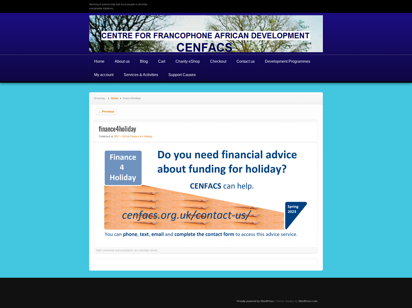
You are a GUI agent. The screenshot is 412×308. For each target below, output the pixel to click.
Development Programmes (287, 61)
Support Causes (182, 75)
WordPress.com (308, 301)
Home (99, 61)
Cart (161, 61)
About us (122, 61)
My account (103, 75)
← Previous (106, 111)
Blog (144, 61)
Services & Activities (141, 75)
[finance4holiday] (205, 239)
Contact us (246, 61)
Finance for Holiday (141, 136)
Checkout (218, 61)
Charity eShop (187, 61)
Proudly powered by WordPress (255, 301)
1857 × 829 (120, 136)
